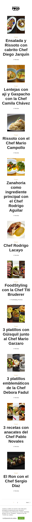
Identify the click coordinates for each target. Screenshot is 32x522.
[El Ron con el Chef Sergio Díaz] (16, 460)
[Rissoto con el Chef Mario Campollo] (16, 122)
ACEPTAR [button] (21, 518)
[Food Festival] (16, 9)
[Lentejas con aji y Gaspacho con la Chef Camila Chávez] (16, 74)
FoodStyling (14, 299)
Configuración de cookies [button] (10, 518)
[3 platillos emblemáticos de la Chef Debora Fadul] (16, 363)
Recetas (17, 59)
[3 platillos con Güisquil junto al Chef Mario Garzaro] (16, 314)
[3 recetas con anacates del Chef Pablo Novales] (16, 412)
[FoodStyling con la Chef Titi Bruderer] (16, 269)
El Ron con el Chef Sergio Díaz (16, 481)
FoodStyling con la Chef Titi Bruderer (16, 290)
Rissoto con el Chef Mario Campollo (16, 143)
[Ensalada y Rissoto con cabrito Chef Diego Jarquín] (16, 25)
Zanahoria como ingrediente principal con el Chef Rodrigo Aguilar (16, 196)
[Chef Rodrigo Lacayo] (16, 230)
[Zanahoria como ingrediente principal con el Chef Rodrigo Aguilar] (16, 167)
